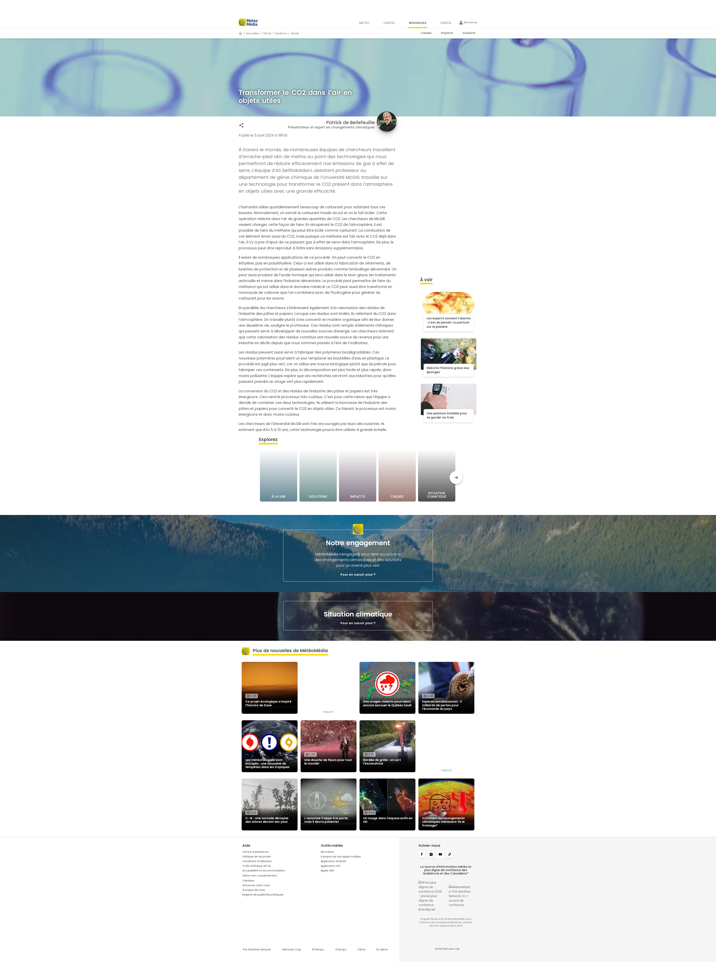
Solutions (281, 33)
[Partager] (241, 125)
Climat (267, 33)
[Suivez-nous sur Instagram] (431, 854)
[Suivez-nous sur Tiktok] (449, 854)
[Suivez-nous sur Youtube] (440, 854)
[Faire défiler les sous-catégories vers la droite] (456, 477)
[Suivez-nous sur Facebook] (421, 854)
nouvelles (252, 33)
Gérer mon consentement (259, 875)
